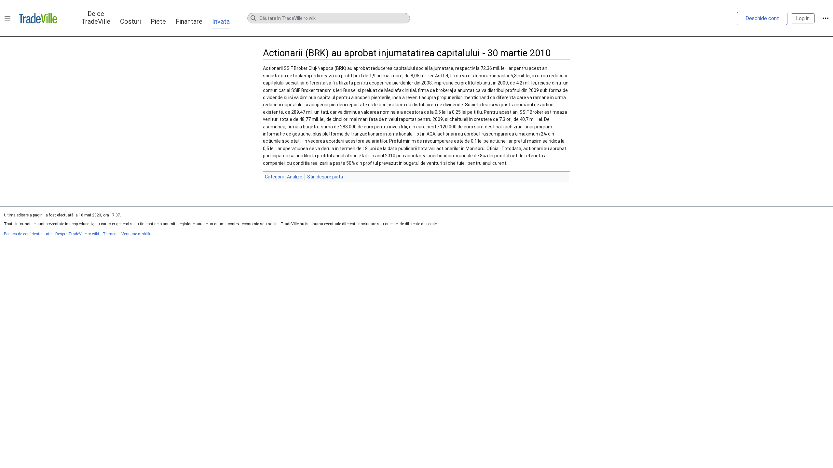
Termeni (110, 234)
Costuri (130, 21)
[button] (7, 18)
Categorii (274, 176)
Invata (221, 21)
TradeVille (38, 18)
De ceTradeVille (95, 17)
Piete (158, 21)
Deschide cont (762, 18)
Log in (803, 18)
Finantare (189, 21)
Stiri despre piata (325, 176)
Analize (294, 176)
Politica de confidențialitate (27, 234)
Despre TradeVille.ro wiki (77, 234)
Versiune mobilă (135, 234)
